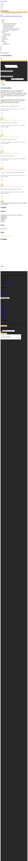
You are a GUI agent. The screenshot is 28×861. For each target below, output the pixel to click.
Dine (3, 21)
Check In (2, 65)
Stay (3, 22)
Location (5, 42)
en (2, 4)
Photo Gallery (5, 39)
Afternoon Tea (5, 31)
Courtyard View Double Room (9, 23)
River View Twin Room (8, 27)
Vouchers (4, 37)
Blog (3, 40)
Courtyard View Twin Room (9, 24)
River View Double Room (8, 26)
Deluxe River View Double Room (10, 30)
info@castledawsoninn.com (7, 236)
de (2, 3)
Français (4, 294)
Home (3, 19)
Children (2, 73)
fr (2, 7)
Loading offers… (6, 33)
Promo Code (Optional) (6, 79)
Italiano (3, 295)
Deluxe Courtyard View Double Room (11, 28)
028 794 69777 (4, 1)
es (2, 6)
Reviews (4, 36)
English (3, 291)
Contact (4, 41)
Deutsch (4, 290)
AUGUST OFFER (6, 35)
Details (2, 118)
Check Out (3, 67)
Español (3, 293)
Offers (3, 32)
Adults (2, 68)
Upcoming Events (6, 44)
